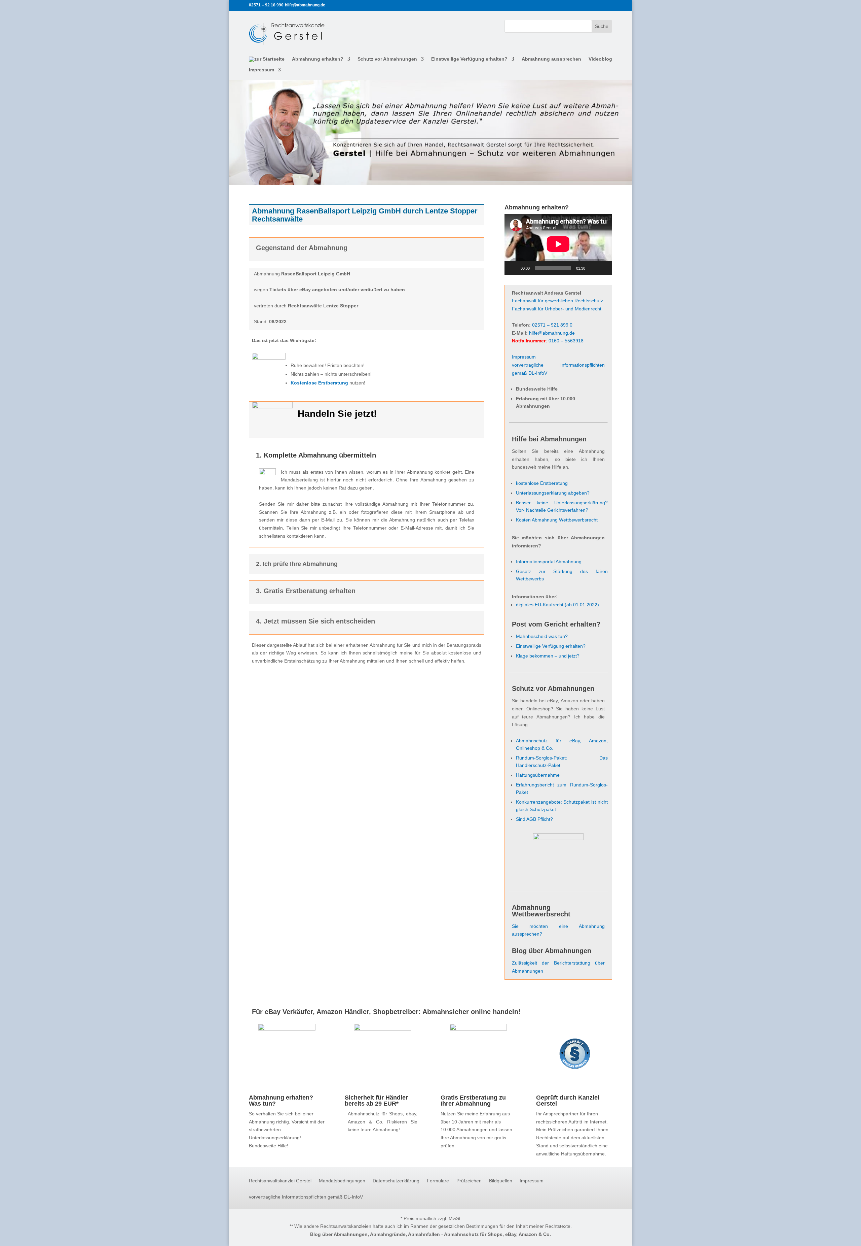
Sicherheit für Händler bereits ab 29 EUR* (376, 1100)
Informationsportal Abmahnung (549, 561)
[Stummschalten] (592, 268)
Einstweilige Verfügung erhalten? (469, 59)
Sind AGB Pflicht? (534, 819)
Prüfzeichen (469, 1180)
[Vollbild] (603, 268)
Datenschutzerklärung (396, 1180)
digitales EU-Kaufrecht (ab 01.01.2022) (557, 604)
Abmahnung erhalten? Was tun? (281, 1100)
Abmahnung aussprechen (551, 59)
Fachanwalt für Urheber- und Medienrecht (556, 308)
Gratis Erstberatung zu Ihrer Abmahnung (473, 1100)
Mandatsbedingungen (342, 1180)
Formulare (438, 1180)
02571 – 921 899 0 (552, 325)
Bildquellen (500, 1180)
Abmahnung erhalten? (317, 59)
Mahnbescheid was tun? (542, 636)
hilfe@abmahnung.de (552, 333)
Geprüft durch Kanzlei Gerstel (567, 1100)
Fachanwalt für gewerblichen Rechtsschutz (557, 300)
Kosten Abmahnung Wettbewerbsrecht (557, 520)
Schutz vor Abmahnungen (387, 59)
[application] (558, 244)
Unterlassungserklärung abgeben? (553, 493)
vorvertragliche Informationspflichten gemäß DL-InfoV (306, 1197)
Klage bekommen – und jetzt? (547, 656)
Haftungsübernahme (538, 775)
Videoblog (600, 59)
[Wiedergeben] (513, 268)
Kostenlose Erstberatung (319, 382)
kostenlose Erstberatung (542, 483)
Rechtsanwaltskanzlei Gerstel (280, 1180)
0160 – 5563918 (566, 340)
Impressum (261, 69)
